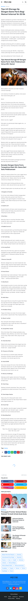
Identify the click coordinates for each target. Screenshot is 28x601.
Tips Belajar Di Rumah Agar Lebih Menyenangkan (18, 537)
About (9, 596)
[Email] (21, 452)
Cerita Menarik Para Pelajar (8, 557)
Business (19, 554)
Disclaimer (21, 596)
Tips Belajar (4, 571)
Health (14, 560)
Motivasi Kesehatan (19, 565)
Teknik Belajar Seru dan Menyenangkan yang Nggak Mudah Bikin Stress (19, 545)
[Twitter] (9, 452)
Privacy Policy (11, 598)
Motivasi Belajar (12, 562)
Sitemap (18, 598)
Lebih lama (23, 475)
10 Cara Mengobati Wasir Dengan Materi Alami (18, 528)
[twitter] (10, 588)
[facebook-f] (7, 588)
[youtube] (14, 588)
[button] (1, 2)
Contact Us (15, 596)
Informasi (21, 560)
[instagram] (17, 588)
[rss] (20, 588)
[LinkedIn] (15, 452)
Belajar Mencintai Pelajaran (8, 554)
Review (17, 568)
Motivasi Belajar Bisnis (7, 565)
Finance (4, 560)
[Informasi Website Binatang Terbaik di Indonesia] (6, 520)
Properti (11, 568)
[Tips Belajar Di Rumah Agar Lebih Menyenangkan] (6, 537)
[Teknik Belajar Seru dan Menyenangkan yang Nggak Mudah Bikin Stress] (6, 545)
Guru (9, 560)
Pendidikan (4, 568)
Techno (7, 6)
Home (5, 596)
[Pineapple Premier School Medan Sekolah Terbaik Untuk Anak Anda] (14, 501)
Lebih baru (4, 475)
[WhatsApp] (12, 452)
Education (19, 557)
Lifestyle (4, 562)
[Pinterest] (18, 452)
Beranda (3, 6)
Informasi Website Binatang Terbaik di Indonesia (18, 520)
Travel (11, 571)
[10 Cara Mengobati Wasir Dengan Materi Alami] (6, 528)
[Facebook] (6, 452)
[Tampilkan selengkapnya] (24, 452)
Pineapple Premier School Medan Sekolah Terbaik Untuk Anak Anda (14, 513)
